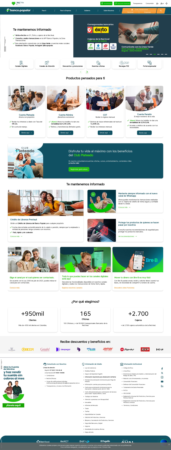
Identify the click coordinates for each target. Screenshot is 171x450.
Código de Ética (128, 368)
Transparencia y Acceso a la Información (59, 386)
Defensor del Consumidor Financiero (134, 384)
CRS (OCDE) (127, 393)
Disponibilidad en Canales (93, 414)
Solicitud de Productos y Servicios (95, 417)
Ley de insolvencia (90, 368)
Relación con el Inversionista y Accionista (135, 378)
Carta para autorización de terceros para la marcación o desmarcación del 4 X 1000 (98, 388)
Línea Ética (126, 371)
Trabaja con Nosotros (91, 396)
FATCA (125, 390)
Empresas (147, 12)
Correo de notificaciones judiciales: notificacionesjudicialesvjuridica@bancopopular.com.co (63, 382)
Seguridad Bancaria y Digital (93, 423)
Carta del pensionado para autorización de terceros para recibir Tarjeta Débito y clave (100, 392)
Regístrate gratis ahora (79, 169)
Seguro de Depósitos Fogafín (93, 374)
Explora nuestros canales (72, 288)
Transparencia (137, 3)
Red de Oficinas (51, 378)
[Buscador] (161, 11)
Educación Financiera (124, 3)
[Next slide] (87, 71)
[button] (106, 3)
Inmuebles (88, 402)
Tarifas (87, 411)
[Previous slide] (80, 71)
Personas (130, 12)
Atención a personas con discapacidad (97, 399)
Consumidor (150, 3)
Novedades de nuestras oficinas (94, 429)
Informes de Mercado (91, 405)
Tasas (87, 408)
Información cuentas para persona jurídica (98, 384)
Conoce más (15, 288)
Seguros (87, 426)
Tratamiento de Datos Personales (133, 387)
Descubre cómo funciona (124, 288)
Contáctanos (50, 375)
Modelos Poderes (90, 371)
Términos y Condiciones (130, 405)
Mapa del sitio (89, 432)
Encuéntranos (108, 3)
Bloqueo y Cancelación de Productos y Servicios (99, 420)
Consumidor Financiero (130, 381)
